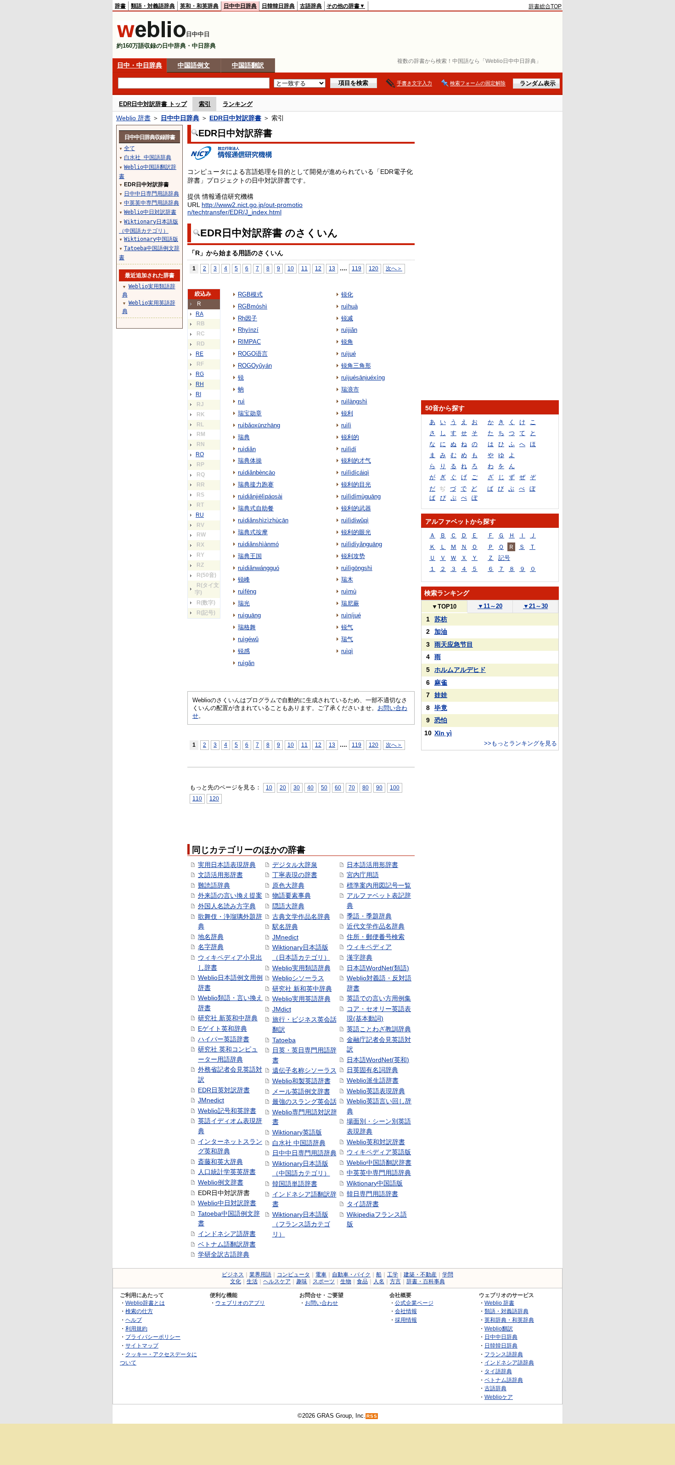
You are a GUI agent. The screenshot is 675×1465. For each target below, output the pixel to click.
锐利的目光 (356, 484)
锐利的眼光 (356, 532)
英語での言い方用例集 (379, 998)
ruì (241, 401)
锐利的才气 (356, 460)
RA (199, 314)
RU (200, 515)
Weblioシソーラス (298, 978)
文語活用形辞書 (220, 874)
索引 (205, 104)
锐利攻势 (353, 556)
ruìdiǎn (247, 449)
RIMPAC (249, 341)
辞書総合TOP (545, 6)
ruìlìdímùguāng (361, 496)
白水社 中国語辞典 (299, 1142)
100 (394, 787)
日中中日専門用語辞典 (304, 1153)
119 (356, 268)
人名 (378, 1281)
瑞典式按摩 (253, 532)
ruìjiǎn (349, 329)
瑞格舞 (247, 627)
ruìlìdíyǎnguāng (361, 544)
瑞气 (347, 639)
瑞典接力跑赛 (256, 484)
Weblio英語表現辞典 (376, 1091)
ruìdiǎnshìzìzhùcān (263, 520)
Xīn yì (443, 733)
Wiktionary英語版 (297, 1132)
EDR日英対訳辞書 (224, 1090)
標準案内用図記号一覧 (379, 885)
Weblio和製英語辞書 (301, 1081)
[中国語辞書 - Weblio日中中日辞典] (151, 35)
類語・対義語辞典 (153, 6)
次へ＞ (394, 268)
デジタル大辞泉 (294, 864)
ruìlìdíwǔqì (355, 520)
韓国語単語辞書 (294, 1183)
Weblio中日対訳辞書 (227, 1203)
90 (379, 787)
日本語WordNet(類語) (378, 968)
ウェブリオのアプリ (240, 1303)
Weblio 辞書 (133, 118)
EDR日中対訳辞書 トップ (153, 104)
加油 (440, 631)
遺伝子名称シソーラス (304, 1070)
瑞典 (244, 437)
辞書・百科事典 (425, 1281)
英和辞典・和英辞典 (509, 1320)
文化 (235, 1281)
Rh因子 (247, 318)
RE (199, 354)
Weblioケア (498, 1397)
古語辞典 (311, 6)
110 (197, 798)
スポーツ (324, 1281)
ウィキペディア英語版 (379, 1152)
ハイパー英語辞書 (223, 1039)
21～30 (535, 606)
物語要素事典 (291, 895)
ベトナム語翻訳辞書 (227, 1244)
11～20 (490, 606)
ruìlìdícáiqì (355, 472)
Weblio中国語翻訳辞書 (379, 1162)
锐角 (347, 341)
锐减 (347, 318)
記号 (504, 557)
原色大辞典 (288, 885)
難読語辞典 (214, 885)
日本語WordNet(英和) (378, 1059)
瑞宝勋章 (250, 413)
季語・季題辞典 (369, 916)
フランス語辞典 (503, 1354)
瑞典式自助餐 (256, 508)
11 (304, 268)
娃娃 (440, 695)
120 (373, 268)
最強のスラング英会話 (304, 1101)
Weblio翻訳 (498, 1328)
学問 (447, 1274)
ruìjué (348, 353)
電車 (320, 1274)
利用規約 (136, 1328)
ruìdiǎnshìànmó (258, 544)
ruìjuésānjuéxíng (363, 377)
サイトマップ (141, 1345)
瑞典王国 (250, 556)
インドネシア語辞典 (509, 1362)
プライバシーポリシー (152, 1337)
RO (200, 454)
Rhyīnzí (248, 329)
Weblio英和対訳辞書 (376, 1142)
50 (324, 787)
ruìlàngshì (354, 401)
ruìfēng (247, 591)
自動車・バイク (351, 1274)
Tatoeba (284, 1040)
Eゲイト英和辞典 (222, 1028)
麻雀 (440, 682)
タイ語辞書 (363, 1204)
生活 (252, 1281)
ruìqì (347, 651)
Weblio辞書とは (145, 1303)
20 (283, 787)
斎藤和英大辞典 (220, 1161)
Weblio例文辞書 (220, 1182)
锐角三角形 (356, 365)
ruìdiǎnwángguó (258, 568)
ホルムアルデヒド (460, 669)
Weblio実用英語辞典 (301, 998)
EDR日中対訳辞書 (235, 118)
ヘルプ (133, 1320)
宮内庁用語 (363, 874)
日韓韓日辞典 (278, 6)
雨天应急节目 (453, 644)
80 (365, 787)
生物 (345, 1281)
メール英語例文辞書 (301, 1091)
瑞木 (347, 579)
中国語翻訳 (248, 65)
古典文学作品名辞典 (301, 916)
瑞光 (244, 603)
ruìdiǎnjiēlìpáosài (260, 496)
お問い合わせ (321, 1303)
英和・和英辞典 (199, 6)
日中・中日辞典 (139, 65)
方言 (395, 1281)
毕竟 (440, 707)
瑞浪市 (350, 389)
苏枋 (440, 619)
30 (296, 787)
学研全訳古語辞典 (223, 1254)
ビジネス (233, 1274)
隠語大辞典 (288, 906)
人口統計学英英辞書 (227, 1171)
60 (338, 787)
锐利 (347, 413)
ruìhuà (349, 306)
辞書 (120, 6)
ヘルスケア (277, 1281)
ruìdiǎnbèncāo (256, 472)
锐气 (347, 627)
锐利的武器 (356, 508)
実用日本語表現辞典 (227, 864)
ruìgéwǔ (248, 639)
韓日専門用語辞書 (372, 1193)
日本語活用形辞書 (372, 864)
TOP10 (444, 606)
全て (129, 148)
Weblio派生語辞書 (373, 1080)
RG (200, 374)
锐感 (244, 651)
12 (318, 268)
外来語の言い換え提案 (230, 895)
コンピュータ (293, 1274)
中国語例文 (194, 65)
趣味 (301, 1281)
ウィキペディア (369, 947)
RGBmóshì (252, 306)
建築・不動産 (420, 1274)
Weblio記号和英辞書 (227, 1110)
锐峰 (244, 579)
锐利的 (350, 437)
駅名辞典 (285, 926)
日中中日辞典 (240, 6)
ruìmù (348, 591)
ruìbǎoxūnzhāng (259, 425)
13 (332, 268)
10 (290, 268)
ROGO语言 (253, 353)
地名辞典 (211, 936)
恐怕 (440, 720)
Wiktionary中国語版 (375, 1183)
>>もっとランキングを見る (520, 743)
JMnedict (211, 1100)
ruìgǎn (246, 663)
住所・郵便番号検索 (376, 936)
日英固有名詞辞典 (372, 1070)
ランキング (238, 104)
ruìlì (346, 425)
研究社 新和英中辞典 (302, 988)
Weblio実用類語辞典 (301, 968)
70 (352, 787)
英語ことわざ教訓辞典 (379, 1029)
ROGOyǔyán (255, 365)
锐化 (347, 294)
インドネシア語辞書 (227, 1233)
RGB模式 (250, 294)
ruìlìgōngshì (356, 568)
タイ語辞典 (498, 1371)
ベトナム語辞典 (503, 1380)
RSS (371, 1416)
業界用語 (260, 1274)
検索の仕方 (139, 1311)
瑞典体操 (250, 460)
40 (310, 787)
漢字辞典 (359, 957)
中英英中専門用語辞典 (379, 1172)
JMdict (281, 1009)
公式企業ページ (414, 1303)
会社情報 (406, 1311)
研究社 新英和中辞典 (228, 1018)
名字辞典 (211, 947)
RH (200, 384)
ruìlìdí (348, 449)
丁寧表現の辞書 (294, 874)
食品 (362, 1281)
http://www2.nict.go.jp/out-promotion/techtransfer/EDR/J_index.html (245, 208)
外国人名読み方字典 (227, 906)
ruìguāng (249, 615)
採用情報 (406, 1320)
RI (198, 394)
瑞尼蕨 (350, 603)
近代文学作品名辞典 (376, 926)
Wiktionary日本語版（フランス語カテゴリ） (301, 1224)
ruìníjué (351, 615)
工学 (392, 1274)
